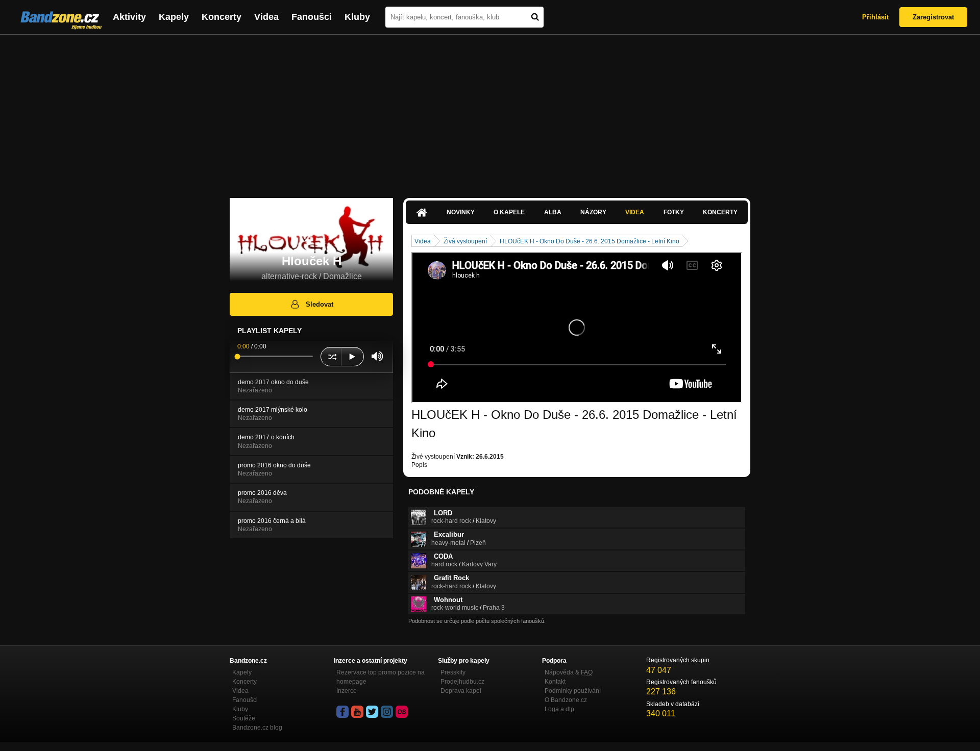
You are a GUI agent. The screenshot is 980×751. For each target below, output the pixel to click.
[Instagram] (387, 712)
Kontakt (555, 681)
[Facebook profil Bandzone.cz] (342, 712)
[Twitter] (372, 712)
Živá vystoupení (465, 241)
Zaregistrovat (933, 17)
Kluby (357, 17)
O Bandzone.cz (566, 700)
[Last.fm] (402, 712)
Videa (266, 17)
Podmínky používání (573, 690)
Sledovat (319, 304)
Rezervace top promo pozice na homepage (380, 677)
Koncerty (221, 17)
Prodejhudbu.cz (462, 681)
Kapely (174, 17)
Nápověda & (569, 672)
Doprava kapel (460, 690)
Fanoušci (311, 17)
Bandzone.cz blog (257, 727)
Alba (552, 212)
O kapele (509, 212)
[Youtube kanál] (357, 712)
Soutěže (243, 718)
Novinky (461, 212)
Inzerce (346, 690)
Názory (593, 212)
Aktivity (129, 17)
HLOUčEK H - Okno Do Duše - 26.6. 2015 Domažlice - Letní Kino (589, 241)
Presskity (452, 672)
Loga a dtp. (560, 709)
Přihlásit (875, 17)
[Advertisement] (490, 111)
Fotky (674, 212)
